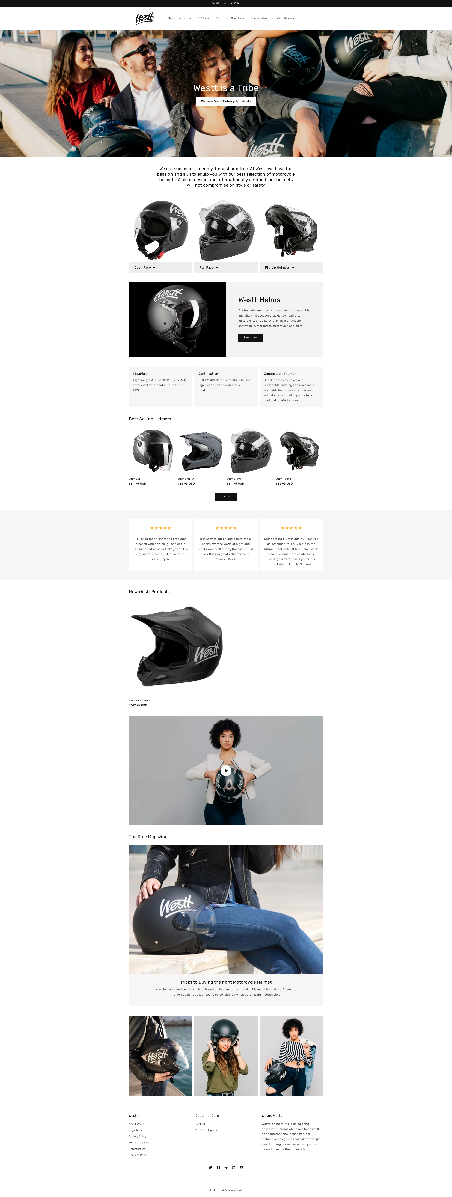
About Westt (136, 1124)
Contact (200, 1124)
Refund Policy (137, 1148)
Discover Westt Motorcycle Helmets (226, 101)
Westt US (220, 1190)
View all (226, 496)
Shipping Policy (138, 1155)
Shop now (250, 337)
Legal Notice (136, 1130)
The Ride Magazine (206, 1130)
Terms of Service (139, 1142)
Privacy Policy (137, 1136)
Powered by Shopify (234, 1190)
